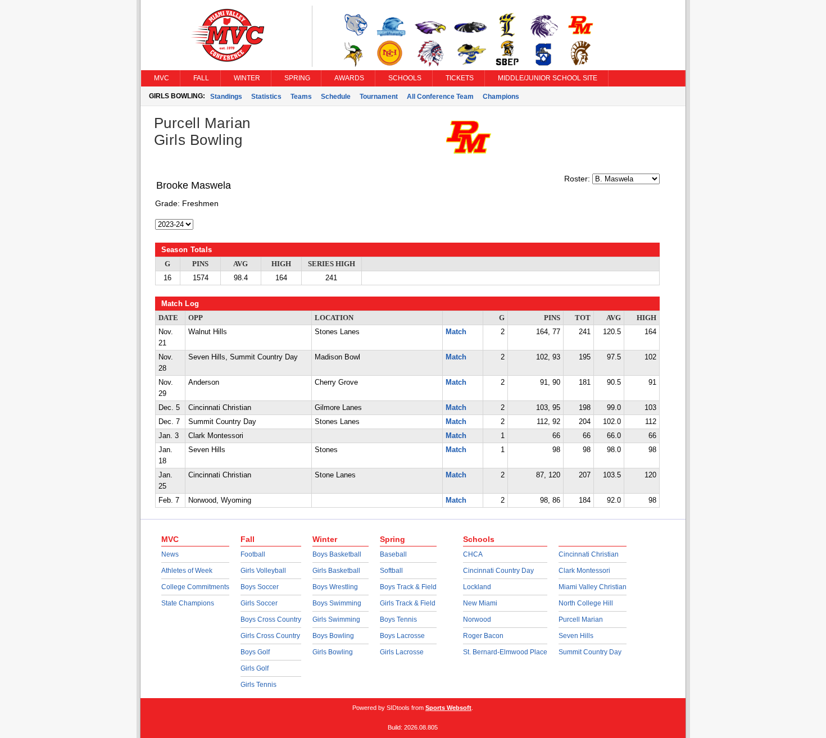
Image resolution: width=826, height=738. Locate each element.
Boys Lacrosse (402, 636)
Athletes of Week (186, 571)
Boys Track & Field (408, 587)
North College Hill (586, 603)
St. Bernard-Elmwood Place (505, 652)
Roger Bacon (483, 636)
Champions (501, 97)
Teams (301, 97)
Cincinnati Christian (589, 554)
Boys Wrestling (335, 587)
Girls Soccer (259, 603)
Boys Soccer (259, 587)
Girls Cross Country (270, 636)
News (170, 554)
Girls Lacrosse (402, 652)
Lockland (477, 587)
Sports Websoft (448, 707)
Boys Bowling (333, 636)
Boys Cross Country (270, 619)
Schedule (336, 97)
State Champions (187, 603)
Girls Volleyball (263, 571)
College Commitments (195, 587)
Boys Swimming (336, 603)
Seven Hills (576, 636)
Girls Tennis (258, 685)
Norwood (477, 619)
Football (252, 554)
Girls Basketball (336, 571)
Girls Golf (254, 668)
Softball (391, 571)
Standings (226, 97)
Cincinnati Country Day (498, 571)
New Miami (480, 603)
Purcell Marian (581, 619)
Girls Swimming (336, 619)
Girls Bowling (332, 652)
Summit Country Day (590, 652)
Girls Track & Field (407, 603)
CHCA (473, 554)
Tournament (379, 97)
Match (456, 332)
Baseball (393, 554)
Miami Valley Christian (593, 587)
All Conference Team (440, 97)
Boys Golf (255, 652)
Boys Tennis (398, 619)
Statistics (266, 97)
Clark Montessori (584, 571)
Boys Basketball (336, 554)
